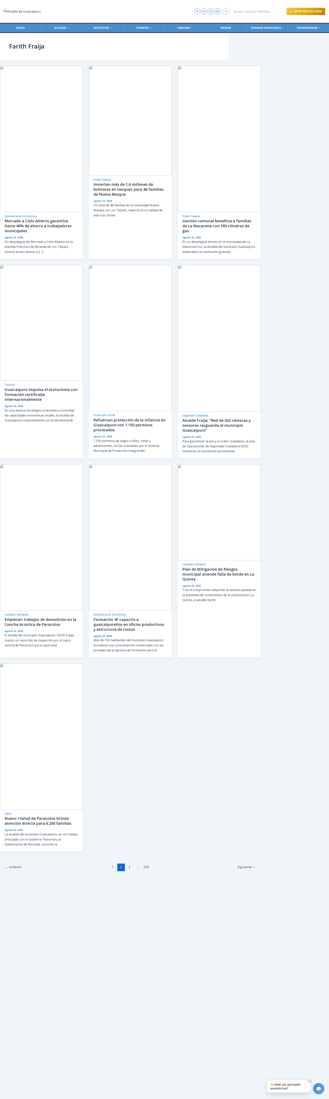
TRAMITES (144, 28)
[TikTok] (218, 11)
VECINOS (225, 28)
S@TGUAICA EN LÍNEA (308, 11)
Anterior (13, 867)
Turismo (10, 384)
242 (146, 867)
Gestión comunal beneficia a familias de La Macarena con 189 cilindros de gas (216, 225)
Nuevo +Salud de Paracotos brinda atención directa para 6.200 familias (38, 821)
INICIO (20, 28)
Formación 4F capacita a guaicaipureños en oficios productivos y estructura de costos (128, 624)
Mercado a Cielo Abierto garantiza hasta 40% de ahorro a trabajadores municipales (38, 225)
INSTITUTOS (103, 28)
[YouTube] (211, 11)
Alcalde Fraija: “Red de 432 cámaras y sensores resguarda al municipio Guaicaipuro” (216, 425)
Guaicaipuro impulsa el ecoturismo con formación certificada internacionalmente (41, 394)
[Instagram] (204, 11)
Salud (8, 813)
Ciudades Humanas (16, 614)
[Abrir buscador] (226, 11)
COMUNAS (185, 28)
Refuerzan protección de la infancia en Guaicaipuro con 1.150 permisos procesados (129, 424)
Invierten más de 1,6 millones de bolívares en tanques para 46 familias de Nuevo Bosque (128, 189)
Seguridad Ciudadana (195, 415)
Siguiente (246, 867)
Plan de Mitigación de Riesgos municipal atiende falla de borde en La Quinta (218, 574)
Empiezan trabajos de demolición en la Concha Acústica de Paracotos (40, 622)
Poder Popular (102, 179)
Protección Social (104, 415)
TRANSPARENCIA (308, 28)
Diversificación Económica (21, 216)
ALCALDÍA (61, 28)
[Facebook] (197, 11)
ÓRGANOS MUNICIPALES (267, 28)
